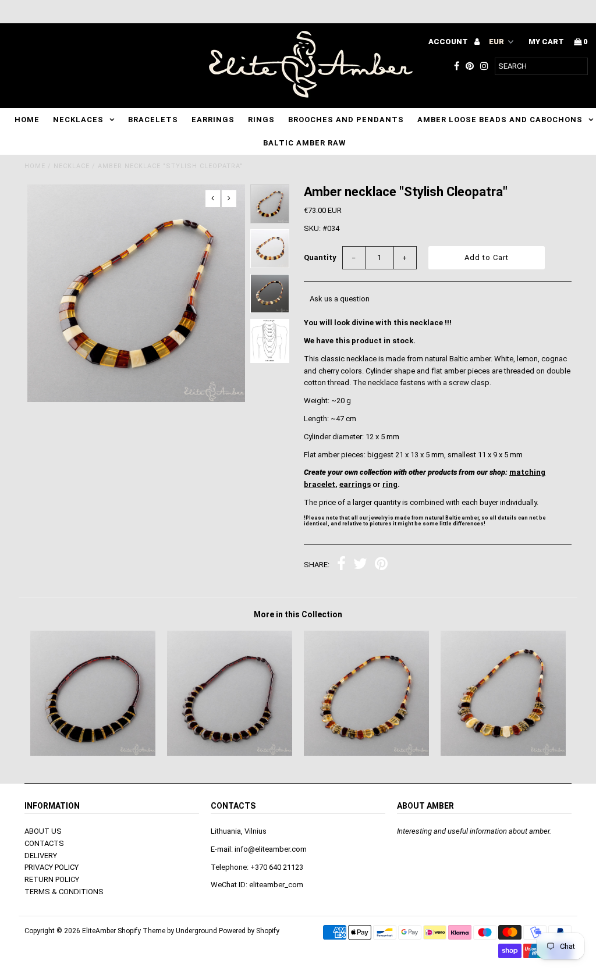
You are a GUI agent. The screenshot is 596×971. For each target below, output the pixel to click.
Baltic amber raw (304, 142)
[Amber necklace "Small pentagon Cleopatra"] (366, 753)
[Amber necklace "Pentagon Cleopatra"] (503, 753)
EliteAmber (99, 931)
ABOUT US (43, 831)
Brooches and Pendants (346, 119)
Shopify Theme (141, 931)
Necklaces (78, 119)
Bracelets (153, 119)
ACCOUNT (449, 41)
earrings (355, 484)
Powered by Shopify (249, 931)
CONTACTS (44, 843)
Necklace (72, 166)
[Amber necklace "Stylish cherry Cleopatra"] (92, 753)
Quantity (320, 257)
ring (390, 484)
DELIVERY (40, 855)
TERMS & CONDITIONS (64, 891)
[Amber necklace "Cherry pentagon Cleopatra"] (229, 753)
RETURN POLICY (51, 879)
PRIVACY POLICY (51, 867)
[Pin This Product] (381, 565)
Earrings (213, 119)
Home (27, 119)
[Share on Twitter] (360, 565)
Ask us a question (340, 298)
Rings (261, 119)
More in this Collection (298, 614)
